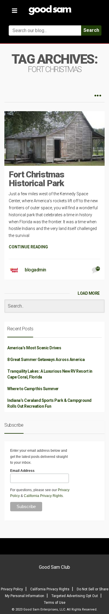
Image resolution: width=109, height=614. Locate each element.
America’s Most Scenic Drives (34, 348)
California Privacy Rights (43, 496)
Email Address (22, 471)
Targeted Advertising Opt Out (74, 596)
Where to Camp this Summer (33, 388)
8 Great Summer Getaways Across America (46, 359)
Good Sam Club (54, 567)
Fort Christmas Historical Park (36, 178)
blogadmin (35, 270)
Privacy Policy (12, 589)
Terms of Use (54, 603)
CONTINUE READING (28, 247)
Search (91, 30)
